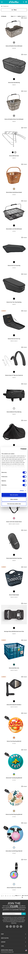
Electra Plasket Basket (14, 594)
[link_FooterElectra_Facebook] (14, 926)
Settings (22, 490)
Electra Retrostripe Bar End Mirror (14, 704)
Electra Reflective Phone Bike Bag (14, 411)
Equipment (5, 6)
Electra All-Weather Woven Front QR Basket (14, 119)
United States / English (7, 950)
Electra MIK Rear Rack (14, 155)
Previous (1, 896)
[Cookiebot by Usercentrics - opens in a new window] (20, 449)
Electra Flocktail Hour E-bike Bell (14, 887)
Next (14, 896)
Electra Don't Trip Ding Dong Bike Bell (14, 777)
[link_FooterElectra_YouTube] (17, 926)
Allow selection (14, 499)
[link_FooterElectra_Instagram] (7, 926)
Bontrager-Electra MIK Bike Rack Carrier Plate (14, 631)
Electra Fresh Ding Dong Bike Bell (14, 741)
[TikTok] (10, 926)
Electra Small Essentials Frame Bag (14, 558)
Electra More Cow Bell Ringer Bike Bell (14, 851)
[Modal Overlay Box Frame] (14, 912)
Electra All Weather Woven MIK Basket (14, 46)
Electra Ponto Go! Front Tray (14, 338)
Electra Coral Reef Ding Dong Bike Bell (14, 814)
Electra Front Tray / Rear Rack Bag (14, 302)
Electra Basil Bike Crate (14, 668)
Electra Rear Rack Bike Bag (14, 82)
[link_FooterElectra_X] (21, 926)
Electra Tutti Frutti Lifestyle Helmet (14, 521)
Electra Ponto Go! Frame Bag (14, 265)
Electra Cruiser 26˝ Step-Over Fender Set (14, 375)
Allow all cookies (14, 494)
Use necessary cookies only (14, 503)
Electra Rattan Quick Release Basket (14, 192)
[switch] (24, 477)
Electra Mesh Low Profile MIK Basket (14, 228)
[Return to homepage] (1, 6)
